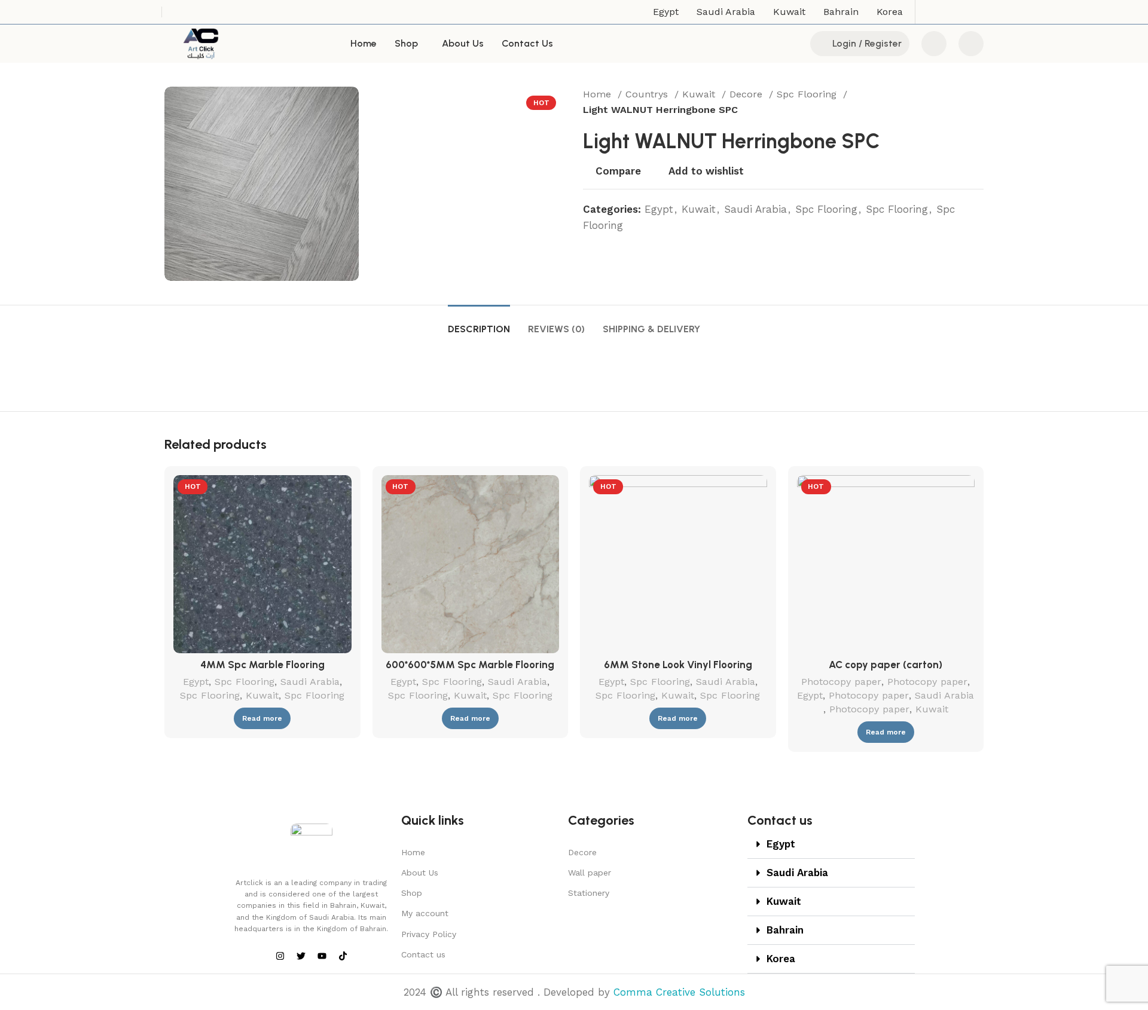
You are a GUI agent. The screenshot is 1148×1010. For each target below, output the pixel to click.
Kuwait (700, 94)
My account (424, 913)
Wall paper (589, 872)
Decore (747, 94)
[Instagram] (280, 956)
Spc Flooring (808, 94)
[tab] (479, 323)
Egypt (659, 209)
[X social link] (929, 12)
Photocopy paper (841, 681)
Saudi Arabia (755, 209)
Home (599, 94)
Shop (411, 893)
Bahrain (785, 930)
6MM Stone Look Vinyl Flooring (678, 665)
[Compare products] (933, 44)
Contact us (423, 954)
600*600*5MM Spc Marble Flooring (470, 665)
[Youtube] (322, 956)
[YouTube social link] (960, 12)
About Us (419, 872)
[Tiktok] (343, 956)
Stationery (588, 893)
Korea (781, 959)
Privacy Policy (428, 934)
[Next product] (978, 102)
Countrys (648, 94)
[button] (831, 844)
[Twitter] (301, 956)
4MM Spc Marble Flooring (262, 665)
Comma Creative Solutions (679, 992)
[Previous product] (954, 102)
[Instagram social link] (944, 12)
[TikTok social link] (976, 12)
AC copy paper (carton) (885, 665)
